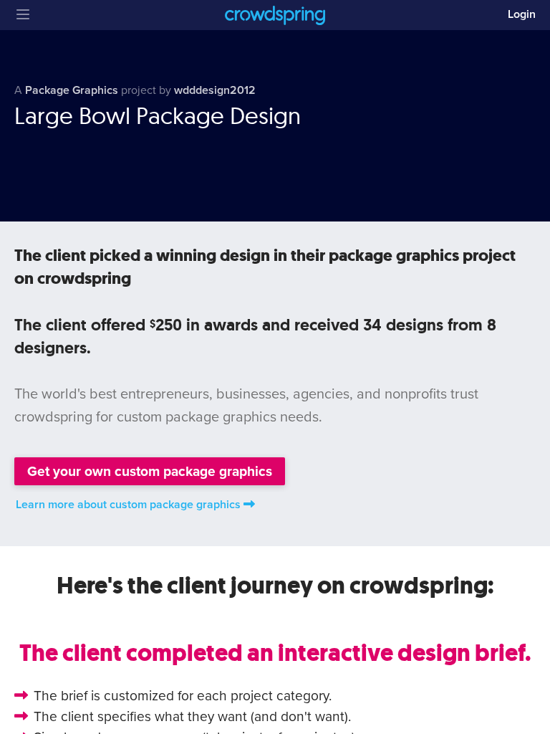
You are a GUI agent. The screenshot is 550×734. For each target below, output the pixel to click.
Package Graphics (71, 90)
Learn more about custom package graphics (128, 504)
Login (522, 14)
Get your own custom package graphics (149, 471)
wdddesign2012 (215, 90)
